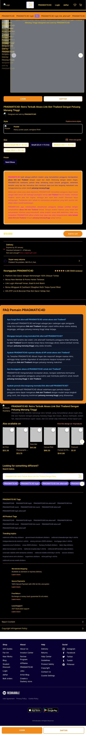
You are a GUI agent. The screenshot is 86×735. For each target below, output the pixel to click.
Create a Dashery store (26, 680)
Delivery (44, 649)
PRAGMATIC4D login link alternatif (55, 16)
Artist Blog (24, 675)
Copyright (45, 668)
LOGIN (22, 730)
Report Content (8, 622)
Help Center (46, 656)
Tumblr (70, 660)
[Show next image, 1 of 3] (80, 55)
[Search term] (30, 5)
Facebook (71, 653)
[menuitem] (8, 16)
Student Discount (6, 665)
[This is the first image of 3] (14, 55)
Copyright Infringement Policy (14, 628)
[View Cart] (80, 5)
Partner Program (23, 658)
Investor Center (26, 653)
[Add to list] (12, 430)
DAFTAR (63, 730)
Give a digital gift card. (28, 253)
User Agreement (9, 699)
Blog (4, 660)
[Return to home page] (14, 4)
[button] (5, 22)
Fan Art (6, 653)
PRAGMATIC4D (8, 16)
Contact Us (46, 672)
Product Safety (47, 664)
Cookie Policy (33, 699)
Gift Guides (7, 649)
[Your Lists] (75, 5)
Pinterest (70, 664)
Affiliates (24, 663)
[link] (11, 483)
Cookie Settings (48, 676)
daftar (5, 675)
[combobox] (30, 5)
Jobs (22, 671)
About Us (24, 649)
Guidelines (45, 660)
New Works (7, 656)
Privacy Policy (21, 699)
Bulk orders (7, 678)
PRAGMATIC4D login (27, 16)
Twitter (70, 656)
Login (5, 671)
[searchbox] (43, 476)
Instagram (71, 649)
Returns (44, 653)
